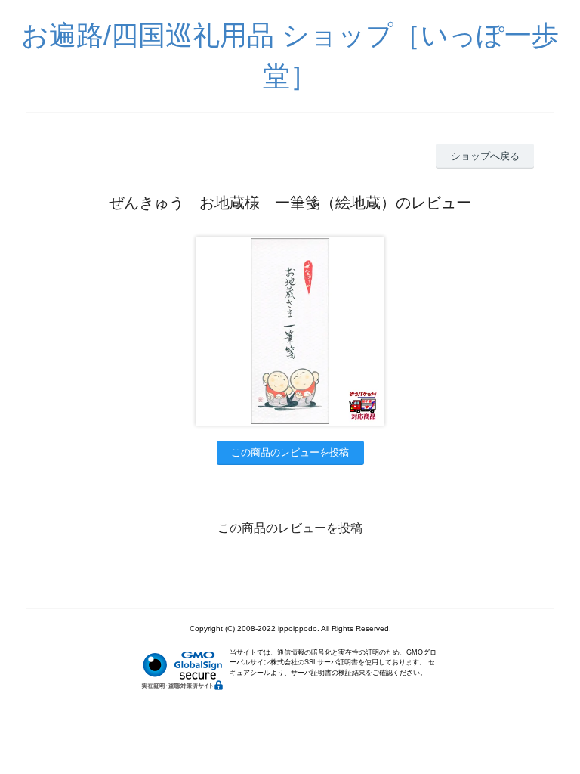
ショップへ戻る (485, 156)
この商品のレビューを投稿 (290, 452)
